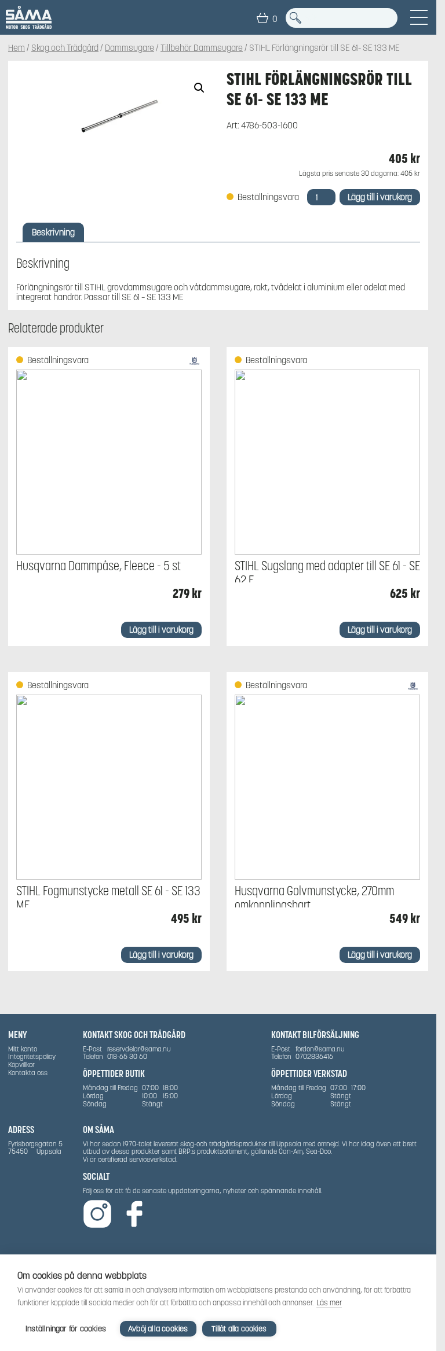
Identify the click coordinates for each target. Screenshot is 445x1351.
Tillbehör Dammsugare (202, 48)
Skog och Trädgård (65, 48)
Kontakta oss (28, 1072)
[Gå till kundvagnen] (262, 18)
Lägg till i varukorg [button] (161, 629)
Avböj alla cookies (158, 1329)
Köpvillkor (21, 1064)
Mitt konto (22, 1048)
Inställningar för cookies (65, 1329)
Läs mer (329, 1303)
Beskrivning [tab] (53, 232)
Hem (16, 48)
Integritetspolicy (32, 1056)
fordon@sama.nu (320, 1048)
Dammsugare (129, 48)
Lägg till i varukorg (380, 196)
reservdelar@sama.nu (138, 1048)
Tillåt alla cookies (239, 1329)
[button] (199, 87)
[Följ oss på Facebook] (134, 1214)
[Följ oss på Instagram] (97, 1214)
